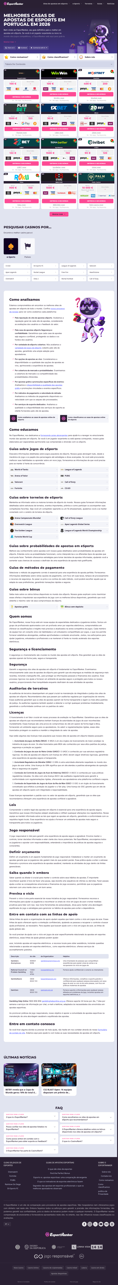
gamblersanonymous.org (50, 961)
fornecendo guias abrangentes (54, 435)
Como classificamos (103, 1192)
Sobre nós (105, 1178)
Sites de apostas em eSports (55, 3)
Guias (99, 3)
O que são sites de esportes (59, 1175)
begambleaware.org (48, 979)
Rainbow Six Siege (13, 1190)
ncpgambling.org (47, 970)
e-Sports (76, 3)
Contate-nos (105, 1182)
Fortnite (12, 1182)
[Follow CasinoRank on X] (94, 1230)
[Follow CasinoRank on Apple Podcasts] (111, 1230)
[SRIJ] (86, 1253)
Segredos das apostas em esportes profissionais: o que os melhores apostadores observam (58, 1193)
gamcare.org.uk (47, 990)
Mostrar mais (57, 214)
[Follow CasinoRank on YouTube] (100, 1230)
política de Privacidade (102, 1199)
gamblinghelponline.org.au (54, 1001)
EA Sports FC (12, 1195)
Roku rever (22, 205)
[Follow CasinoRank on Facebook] (83, 1230)
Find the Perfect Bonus (59, 1179)
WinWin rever (59, 98)
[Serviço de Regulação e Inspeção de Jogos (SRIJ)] (17, 1253)
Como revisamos (105, 1186)
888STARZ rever (59, 205)
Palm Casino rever (96, 205)
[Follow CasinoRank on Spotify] (105, 1230)
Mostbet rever (96, 98)
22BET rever (21, 167)
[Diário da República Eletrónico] (34, 1253)
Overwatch (13, 1178)
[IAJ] (58, 1253)
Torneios (88, 3)
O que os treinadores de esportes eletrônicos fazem (59, 1188)
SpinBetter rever (59, 167)
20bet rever (96, 133)
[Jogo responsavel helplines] (54, 1262)
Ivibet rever (96, 167)
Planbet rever (21, 133)
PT (6, 1230)
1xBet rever (59, 133)
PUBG (12, 1186)
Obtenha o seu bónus (21, 97)
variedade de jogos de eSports (28, 348)
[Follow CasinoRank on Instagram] (89, 1230)
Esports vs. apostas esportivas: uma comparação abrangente (59, 1183)
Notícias (110, 3)
